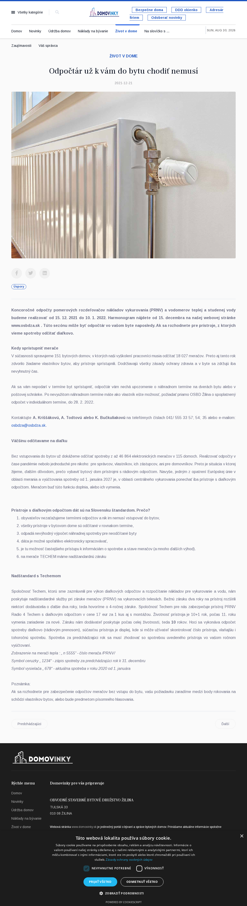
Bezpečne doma (149, 10)
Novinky (35, 31)
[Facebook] (16, 273)
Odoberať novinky (166, 18)
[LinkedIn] (44, 273)
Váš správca (48, 46)
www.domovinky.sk (84, 827)
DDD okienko (186, 10)
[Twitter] (30, 273)
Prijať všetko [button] (100, 882)
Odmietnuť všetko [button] (142, 882)
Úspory (19, 286)
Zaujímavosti (21, 46)
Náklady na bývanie (93, 31)
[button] (123, 893)
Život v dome (126, 31)
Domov (16, 31)
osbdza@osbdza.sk (28, 425)
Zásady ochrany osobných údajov (129, 860)
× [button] (241, 836)
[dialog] (123, 868)
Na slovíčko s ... (156, 31)
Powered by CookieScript (124, 902)
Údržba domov (59, 31)
